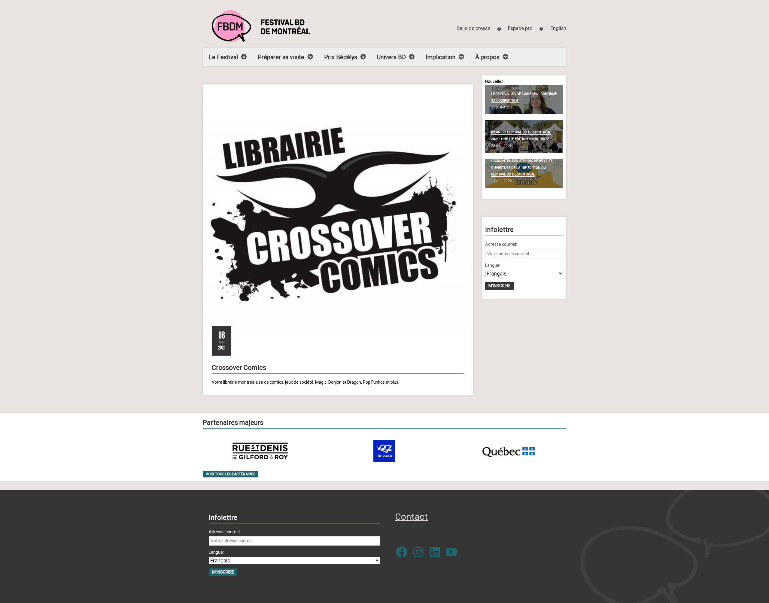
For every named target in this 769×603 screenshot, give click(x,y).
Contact (411, 516)
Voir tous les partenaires (230, 474)
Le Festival (223, 57)
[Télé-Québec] (384, 451)
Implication (440, 57)
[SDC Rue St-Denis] (260, 451)
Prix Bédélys (340, 57)
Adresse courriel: (501, 244)
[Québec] (508, 451)
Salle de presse (473, 28)
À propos (487, 57)
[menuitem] (558, 28)
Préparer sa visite (281, 57)
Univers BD (391, 57)
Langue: (492, 265)
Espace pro (520, 28)
